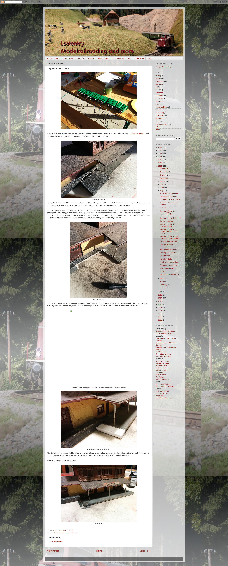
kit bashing (57, 533)
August (163, 181)
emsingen (159, 93)
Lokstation (159, 115)
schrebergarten (161, 124)
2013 (160, 295)
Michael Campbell (162, 363)
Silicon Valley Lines (105, 58)
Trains (57, 58)
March (162, 282)
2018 (160, 157)
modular (159, 98)
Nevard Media (161, 375)
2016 (160, 163)
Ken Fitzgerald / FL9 (163, 333)
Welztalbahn (68, 58)
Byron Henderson (162, 361)
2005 (160, 320)
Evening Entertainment (168, 249)
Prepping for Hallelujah (168, 241)
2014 (160, 292)
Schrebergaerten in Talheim (170, 200)
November (164, 172)
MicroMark (160, 396)
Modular (91, 58)
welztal (158, 84)
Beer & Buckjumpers (163, 354)
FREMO (140, 58)
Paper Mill (120, 58)
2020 (160, 150)
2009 (160, 307)
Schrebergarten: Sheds (168, 197)
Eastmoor (159, 372)
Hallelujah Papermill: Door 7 (170, 218)
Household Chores (167, 268)
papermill (159, 101)
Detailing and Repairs (168, 253)
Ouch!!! (162, 271)
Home (49, 58)
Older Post (144, 551)
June (162, 187)
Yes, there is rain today (168, 265)
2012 (160, 298)
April (162, 278)
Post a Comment (56, 541)
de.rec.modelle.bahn (163, 384)
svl (71, 533)
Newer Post (53, 551)
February (163, 285)
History (130, 58)
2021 (160, 147)
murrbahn (159, 110)
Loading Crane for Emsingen (166, 245)
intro (157, 130)
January (163, 288)
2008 (160, 310)
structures (65, 533)
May (162, 191)
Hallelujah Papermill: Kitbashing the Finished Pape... (169, 231)
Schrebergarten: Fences (169, 193)
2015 (160, 166)
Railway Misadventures (164, 379)
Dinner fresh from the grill (169, 274)
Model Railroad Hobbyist (165, 386)
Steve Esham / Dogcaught (165, 331)
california (159, 81)
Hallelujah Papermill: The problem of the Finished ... (170, 237)
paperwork (160, 118)
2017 (160, 160)
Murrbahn (80, 58)
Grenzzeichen (165, 256)
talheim (158, 127)
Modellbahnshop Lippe (164, 398)
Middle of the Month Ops (169, 262)
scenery (159, 104)
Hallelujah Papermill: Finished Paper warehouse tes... (167, 213)
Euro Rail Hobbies (162, 391)
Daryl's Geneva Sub (163, 356)
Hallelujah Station (166, 221)
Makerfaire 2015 (166, 259)
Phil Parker (160, 377)
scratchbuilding (161, 107)
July (162, 184)
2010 (160, 304)
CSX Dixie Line (161, 352)
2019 (160, 153)
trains (75, 533)
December (164, 169)
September (164, 178)
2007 (160, 314)
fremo (158, 121)
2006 (160, 317)
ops (157, 90)
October (163, 175)
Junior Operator (165, 208)
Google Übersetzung (163, 67)
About (149, 58)
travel (158, 78)
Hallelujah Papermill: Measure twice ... (167, 225)
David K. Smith (161, 370)
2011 (160, 301)
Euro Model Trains (162, 393)
